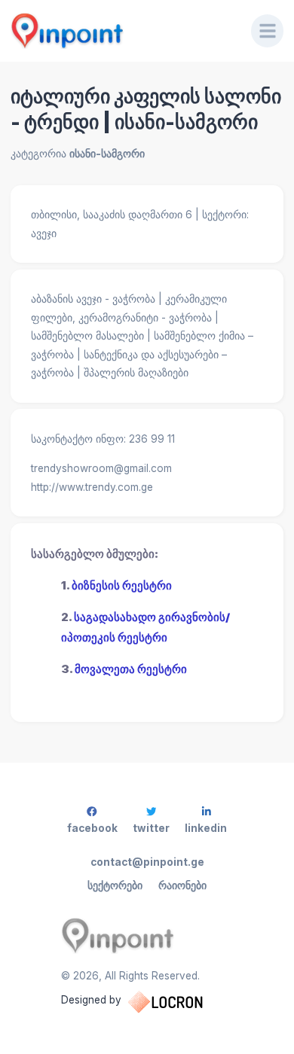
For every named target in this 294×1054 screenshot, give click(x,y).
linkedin (206, 828)
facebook (92, 828)
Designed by (91, 1000)
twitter (151, 828)
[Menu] (267, 30)
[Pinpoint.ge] (121, 31)
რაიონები (182, 885)
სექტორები (114, 885)
